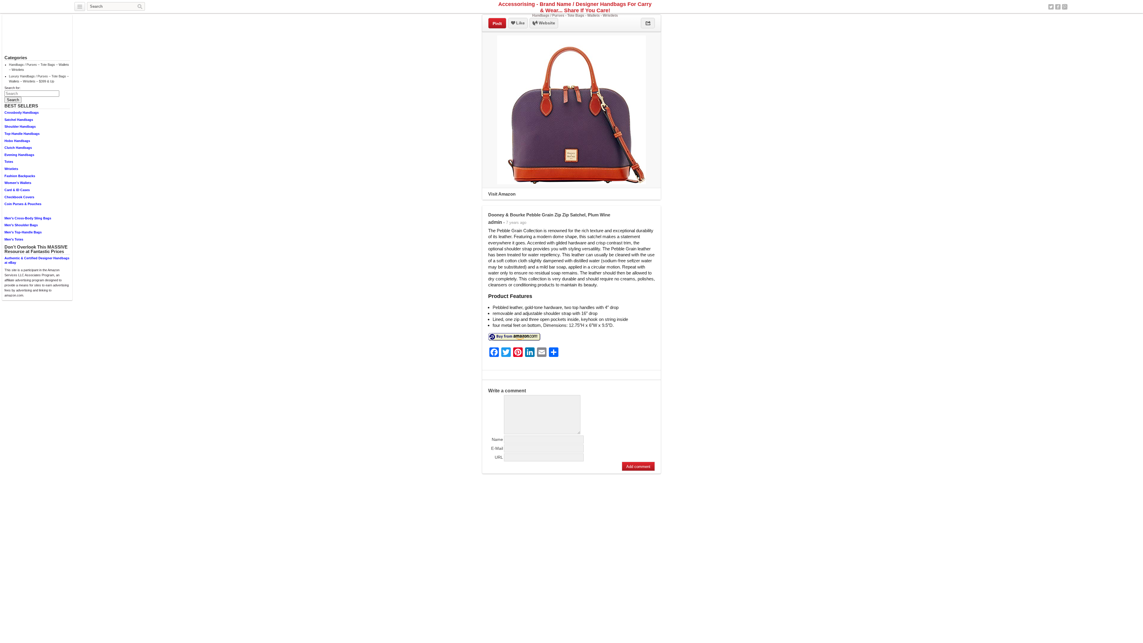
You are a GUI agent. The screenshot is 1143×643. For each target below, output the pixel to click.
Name (497, 439)
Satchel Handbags (18, 119)
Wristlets (11, 169)
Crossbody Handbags (21, 112)
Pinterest (1065, 7)
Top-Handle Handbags (22, 133)
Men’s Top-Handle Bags (23, 232)
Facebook (1058, 7)
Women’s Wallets (17, 183)
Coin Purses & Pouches (22, 204)
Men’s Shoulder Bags (21, 225)
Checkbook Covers (19, 197)
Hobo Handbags (17, 141)
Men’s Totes (13, 239)
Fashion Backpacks (19, 176)
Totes (8, 161)
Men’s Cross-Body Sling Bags (27, 218)
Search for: (12, 88)
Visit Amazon (502, 193)
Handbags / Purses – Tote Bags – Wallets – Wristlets (39, 67)
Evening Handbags (19, 155)
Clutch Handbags (18, 147)
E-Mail (497, 448)
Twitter (1051, 7)
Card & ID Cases (17, 190)
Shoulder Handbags (20, 126)
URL (499, 457)
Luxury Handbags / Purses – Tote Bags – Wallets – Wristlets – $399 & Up (39, 78)
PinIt (497, 23)
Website (546, 23)
